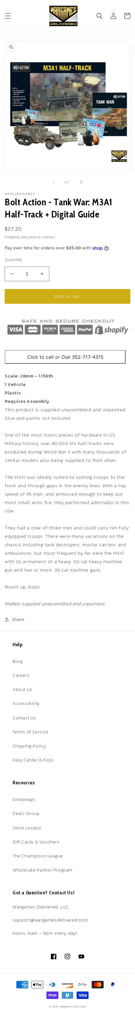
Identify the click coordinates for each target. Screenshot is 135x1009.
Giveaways (24, 799)
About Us (22, 689)
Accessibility (26, 703)
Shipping (12, 237)
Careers (21, 675)
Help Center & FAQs (33, 760)
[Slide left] (54, 182)
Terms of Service (31, 732)
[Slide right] (81, 182)
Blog (18, 661)
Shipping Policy (29, 746)
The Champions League (38, 856)
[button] (8, 16)
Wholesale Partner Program (43, 870)
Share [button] (18, 619)
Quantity (13, 259)
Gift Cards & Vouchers (36, 842)
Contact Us (24, 718)
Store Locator (27, 828)
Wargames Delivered (73, 1006)
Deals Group (26, 813)
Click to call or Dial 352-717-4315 (65, 357)
